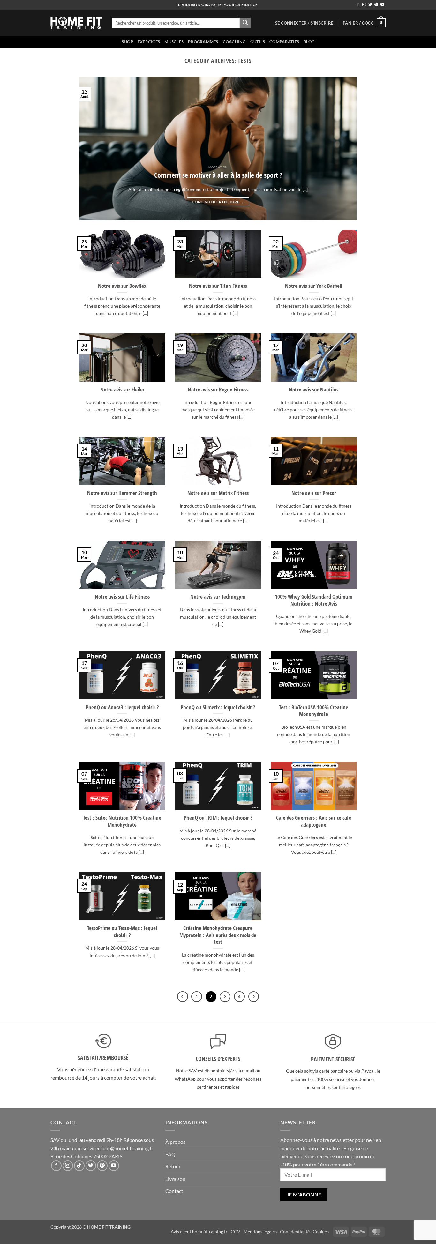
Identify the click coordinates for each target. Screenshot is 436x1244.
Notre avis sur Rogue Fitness (218, 389)
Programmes (203, 41)
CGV (235, 1231)
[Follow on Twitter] (370, 5)
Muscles (174, 41)
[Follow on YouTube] (382, 5)
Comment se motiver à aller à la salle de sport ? (218, 175)
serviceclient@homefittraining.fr (118, 1148)
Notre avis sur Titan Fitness (218, 285)
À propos (175, 1142)
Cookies (321, 1231)
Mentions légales (260, 1231)
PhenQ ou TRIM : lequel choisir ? (218, 817)
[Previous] (93, 148)
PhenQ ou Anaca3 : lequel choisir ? (122, 707)
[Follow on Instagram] (364, 5)
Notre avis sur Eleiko (122, 389)
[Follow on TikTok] (79, 1165)
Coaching (234, 41)
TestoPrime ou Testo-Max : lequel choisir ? (122, 931)
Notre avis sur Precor (313, 492)
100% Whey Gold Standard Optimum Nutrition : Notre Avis (313, 600)
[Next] (343, 148)
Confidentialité (295, 1231)
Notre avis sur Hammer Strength (122, 492)
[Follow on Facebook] (358, 5)
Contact (174, 1191)
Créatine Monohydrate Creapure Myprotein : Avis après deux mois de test (217, 935)
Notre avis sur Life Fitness (122, 596)
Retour (173, 1166)
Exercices (149, 41)
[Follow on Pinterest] (376, 5)
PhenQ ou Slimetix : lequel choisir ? (218, 707)
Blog (309, 41)
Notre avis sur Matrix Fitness (218, 492)
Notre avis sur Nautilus (313, 389)
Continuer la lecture (218, 202)
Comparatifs (284, 41)
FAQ (170, 1154)
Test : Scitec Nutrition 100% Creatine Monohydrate (122, 821)
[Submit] (245, 23)
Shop (127, 41)
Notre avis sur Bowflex (122, 285)
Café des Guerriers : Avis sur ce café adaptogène (313, 821)
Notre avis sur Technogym (217, 596)
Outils (257, 41)
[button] (304, 23)
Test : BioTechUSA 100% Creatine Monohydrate (313, 711)
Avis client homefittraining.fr (199, 1231)
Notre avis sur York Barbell (313, 285)
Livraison (175, 1179)
